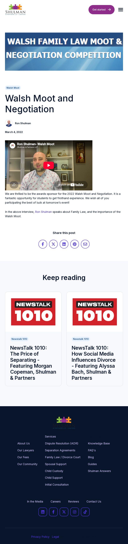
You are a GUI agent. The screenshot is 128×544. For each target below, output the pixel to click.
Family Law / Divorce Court (62, 457)
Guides (92, 464)
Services (50, 436)
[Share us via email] (85, 244)
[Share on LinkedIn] (64, 244)
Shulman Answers (99, 471)
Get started (99, 9)
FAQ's (92, 450)
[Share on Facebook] (42, 244)
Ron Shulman (43, 211)
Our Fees (23, 457)
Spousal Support (55, 464)
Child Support (54, 477)
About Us (23, 443)
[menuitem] (27, 463)
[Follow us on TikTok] (85, 512)
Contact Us (93, 501)
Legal (55, 536)
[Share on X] (53, 244)
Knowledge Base (99, 443)
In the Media (35, 501)
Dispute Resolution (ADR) (61, 443)
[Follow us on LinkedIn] (42, 512)
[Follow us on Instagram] (74, 512)
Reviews (73, 501)
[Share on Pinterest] (74, 244)
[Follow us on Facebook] (53, 512)
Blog (91, 457)
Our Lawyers (25, 450)
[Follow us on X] (64, 512)
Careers (56, 501)
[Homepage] (15, 10)
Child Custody (54, 471)
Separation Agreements (60, 450)
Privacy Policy (40, 536)
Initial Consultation (57, 484)
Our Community (27, 464)
